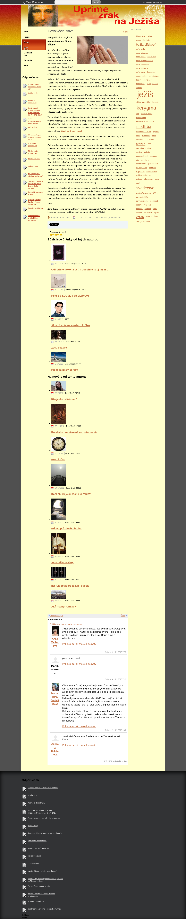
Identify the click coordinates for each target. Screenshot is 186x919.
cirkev (144, 76)
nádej (138, 135)
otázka (140, 143)
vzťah (140, 217)
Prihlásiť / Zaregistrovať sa (152, 2)
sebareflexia (151, 171)
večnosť (139, 209)
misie (152, 121)
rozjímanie (140, 171)
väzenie (147, 205)
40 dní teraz (141, 36)
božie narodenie (142, 64)
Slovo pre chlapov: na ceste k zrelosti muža (34, 137)
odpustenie (149, 139)
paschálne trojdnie (143, 148)
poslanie (153, 156)
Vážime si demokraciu (32, 102)
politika (147, 152)
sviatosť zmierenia (143, 193)
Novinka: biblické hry (35, 208)
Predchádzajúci (56, 616)
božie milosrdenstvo (144, 61)
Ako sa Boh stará (34, 158)
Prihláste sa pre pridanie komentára (66, 624)
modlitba (143, 126)
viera (155, 209)
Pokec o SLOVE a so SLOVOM (70, 295)
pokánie (139, 152)
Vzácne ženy (32, 127)
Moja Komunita (37, 2)
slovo (157, 179)
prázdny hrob (141, 167)
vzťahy (149, 216)
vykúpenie (148, 212)
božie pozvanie (142, 68)
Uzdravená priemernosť (32, 145)
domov (138, 80)
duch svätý (140, 84)
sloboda (139, 179)
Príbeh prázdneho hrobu (66, 528)
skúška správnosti (143, 175)
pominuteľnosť (142, 156)
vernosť (148, 209)
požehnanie (153, 164)
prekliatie (152, 167)
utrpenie (139, 205)
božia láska (140, 49)
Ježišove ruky (33, 93)
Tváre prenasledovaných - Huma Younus (35, 121)
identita (139, 88)
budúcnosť (151, 72)
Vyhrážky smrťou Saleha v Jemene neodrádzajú (34, 202)
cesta (138, 76)
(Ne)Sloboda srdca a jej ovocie (70, 585)
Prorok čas (58, 459)
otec (149, 143)
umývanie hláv (142, 197)
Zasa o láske (59, 347)
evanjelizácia (152, 84)
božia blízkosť (145, 44)
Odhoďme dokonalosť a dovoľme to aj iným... (79, 269)
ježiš (145, 94)
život (156, 216)
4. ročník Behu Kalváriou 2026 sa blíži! (34, 87)
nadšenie (146, 135)
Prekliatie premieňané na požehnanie (74, 432)
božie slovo (140, 72)
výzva (156, 212)
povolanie (145, 160)
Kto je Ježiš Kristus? (64, 399)
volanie (139, 212)
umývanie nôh (141, 201)
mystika (156, 132)
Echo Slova (24, 48)
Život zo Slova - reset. (72, 131)
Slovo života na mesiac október (70, 325)
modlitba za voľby (143, 132)
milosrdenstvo (141, 121)
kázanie (155, 102)
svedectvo (145, 188)
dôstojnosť (147, 80)
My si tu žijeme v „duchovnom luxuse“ (35, 175)
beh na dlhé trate (143, 40)
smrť (138, 183)
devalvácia (153, 76)
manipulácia (141, 118)
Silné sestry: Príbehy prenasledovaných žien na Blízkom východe (35, 184)
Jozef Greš (94, 25)
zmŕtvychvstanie (143, 221)
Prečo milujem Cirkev (64, 369)
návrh (154, 135)
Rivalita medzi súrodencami (33, 152)
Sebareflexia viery (62, 562)
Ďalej (123, 616)
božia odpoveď (142, 53)
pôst (137, 160)
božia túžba (140, 57)
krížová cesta (146, 114)
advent (150, 36)
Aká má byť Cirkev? (63, 606)
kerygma (146, 108)
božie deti (151, 57)
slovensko (148, 179)
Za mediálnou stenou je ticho (35, 193)
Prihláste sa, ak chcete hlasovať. (79, 644)
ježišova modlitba (143, 102)
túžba (155, 193)
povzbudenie (141, 164)
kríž (137, 114)
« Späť (125, 32)
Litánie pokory (33, 166)
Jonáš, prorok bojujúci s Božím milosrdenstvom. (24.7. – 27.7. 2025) (35, 111)
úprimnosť (154, 201)
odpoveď (139, 139)
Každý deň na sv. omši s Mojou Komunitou (34, 218)
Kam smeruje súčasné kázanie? (71, 493)
